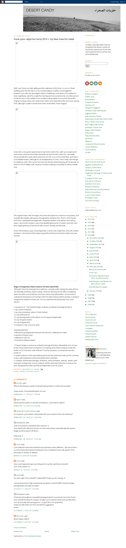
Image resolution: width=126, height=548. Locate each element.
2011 (90, 232)
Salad (36, 371)
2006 (90, 304)
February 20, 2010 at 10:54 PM (27, 417)
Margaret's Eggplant (92, 108)
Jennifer (19, 383)
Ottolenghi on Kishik (92, 170)
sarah (18, 444)
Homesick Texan (91, 323)
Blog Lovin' (98, 210)
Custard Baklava (91, 147)
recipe (53, 157)
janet (18, 475)
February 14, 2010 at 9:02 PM (27, 406)
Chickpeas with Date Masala (95, 110)
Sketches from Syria (92, 184)
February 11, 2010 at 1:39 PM (27, 394)
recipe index (95, 75)
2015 (90, 219)
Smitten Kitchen (91, 337)
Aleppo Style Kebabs (93, 130)
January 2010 (95, 291)
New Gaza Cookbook (93, 181)
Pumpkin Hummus (92, 102)
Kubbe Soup (89, 97)
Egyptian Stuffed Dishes (94, 165)
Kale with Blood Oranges (98, 287)
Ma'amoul (89, 138)
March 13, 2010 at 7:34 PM (26, 470)
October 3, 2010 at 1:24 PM (26, 522)
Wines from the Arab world (95, 162)
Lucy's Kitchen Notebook (94, 325)
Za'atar (88, 152)
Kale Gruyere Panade (93, 116)
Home (47, 531)
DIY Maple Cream (91, 198)
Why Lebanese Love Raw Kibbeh (97, 189)
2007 (90, 301)
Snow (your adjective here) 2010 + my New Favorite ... (99, 277)
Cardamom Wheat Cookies (95, 144)
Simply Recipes (90, 334)
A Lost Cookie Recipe (93, 195)
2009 (90, 295)
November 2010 (96, 238)
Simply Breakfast (91, 331)
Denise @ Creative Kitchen (26, 411)
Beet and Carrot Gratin (97, 269)
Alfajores (88, 141)
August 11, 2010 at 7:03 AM (26, 489)
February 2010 (95, 266)
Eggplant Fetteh (91, 113)
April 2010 (93, 260)
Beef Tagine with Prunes (94, 124)
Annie (18, 461)
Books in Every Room (93, 192)
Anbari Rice (89, 133)
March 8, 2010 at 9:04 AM (25, 456)
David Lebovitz (90, 320)
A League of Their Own (93, 178)
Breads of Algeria (91, 94)
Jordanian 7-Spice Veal (93, 127)
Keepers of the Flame (93, 167)
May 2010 (93, 257)
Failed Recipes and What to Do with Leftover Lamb (100, 282)
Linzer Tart (93, 272)
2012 (90, 229)
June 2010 (93, 254)
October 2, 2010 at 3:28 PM (26, 510)
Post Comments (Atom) (32, 536)
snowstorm (66, 88)
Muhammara (90, 99)
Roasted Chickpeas (92, 187)
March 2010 (94, 263)
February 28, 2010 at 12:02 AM (27, 439)
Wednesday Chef (91, 339)
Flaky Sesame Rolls (92, 136)
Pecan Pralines (90, 150)
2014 (90, 222)
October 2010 (95, 241)
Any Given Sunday (92, 200)
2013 (90, 225)
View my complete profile (96, 363)
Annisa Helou (90, 317)
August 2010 (94, 247)
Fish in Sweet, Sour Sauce (94, 122)
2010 (90, 235)
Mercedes (20, 516)
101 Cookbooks (91, 314)
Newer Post (18, 531)
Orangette (89, 328)
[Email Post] (41, 369)
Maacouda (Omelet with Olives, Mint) (98, 119)
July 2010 (93, 251)
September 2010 (96, 244)
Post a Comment (20, 527)
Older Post (75, 531)
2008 (90, 298)
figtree (18, 399)
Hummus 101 (90, 105)
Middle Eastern (26, 371)
